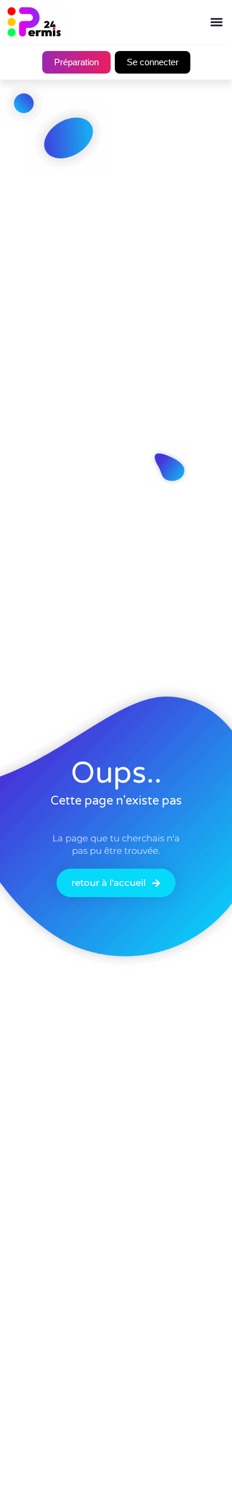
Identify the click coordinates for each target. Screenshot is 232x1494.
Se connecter (152, 62)
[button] (216, 22)
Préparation (76, 62)
